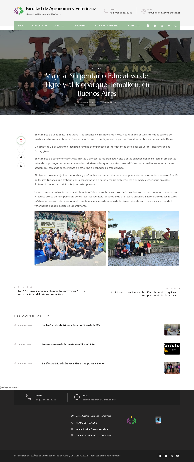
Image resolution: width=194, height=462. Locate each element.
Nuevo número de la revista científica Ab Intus (69, 344)
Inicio (21, 25)
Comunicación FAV (87, 102)
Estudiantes (79, 25)
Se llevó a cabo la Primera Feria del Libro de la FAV (71, 325)
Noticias (97, 68)
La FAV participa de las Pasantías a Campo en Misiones (73, 363)
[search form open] (175, 26)
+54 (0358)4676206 (45, 399)
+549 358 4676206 (86, 422)
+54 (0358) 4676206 (121, 12)
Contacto (134, 25)
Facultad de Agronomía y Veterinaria (61, 8)
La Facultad (37, 25)
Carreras (58, 25)
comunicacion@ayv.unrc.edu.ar (163, 12)
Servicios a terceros (107, 25)
